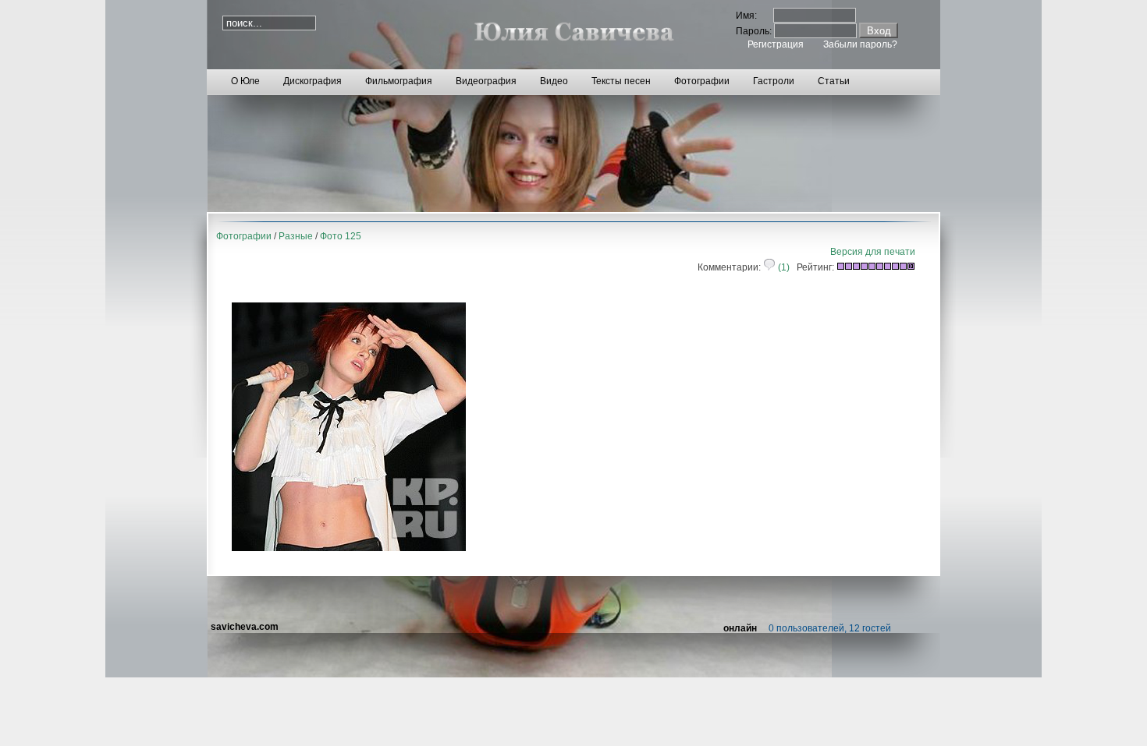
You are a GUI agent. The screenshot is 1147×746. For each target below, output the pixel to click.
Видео (554, 81)
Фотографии (702, 81)
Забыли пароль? (860, 44)
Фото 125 (340, 236)
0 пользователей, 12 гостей (830, 628)
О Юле (245, 81)
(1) (783, 267)
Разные (296, 236)
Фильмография (398, 81)
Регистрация (776, 44)
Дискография (312, 81)
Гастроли (773, 81)
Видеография (486, 81)
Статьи (834, 81)
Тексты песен (621, 81)
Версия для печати (872, 251)
